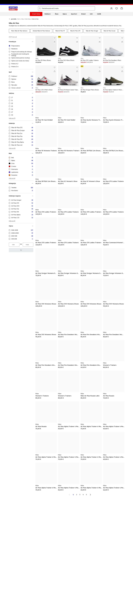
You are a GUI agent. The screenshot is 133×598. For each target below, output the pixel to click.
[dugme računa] (111, 8)
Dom (18, 19)
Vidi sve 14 (12, 178)
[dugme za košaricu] (121, 8)
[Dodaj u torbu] (55, 42)
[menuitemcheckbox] (21, 76)
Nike (22, 19)
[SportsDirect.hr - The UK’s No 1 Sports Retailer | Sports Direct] (13, 8)
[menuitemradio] (21, 45)
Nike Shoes (28, 19)
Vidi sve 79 (12, 118)
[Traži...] (40, 8)
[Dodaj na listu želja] (55, 38)
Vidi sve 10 (12, 221)
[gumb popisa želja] (116, 8)
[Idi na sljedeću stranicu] (90, 494)
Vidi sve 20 (12, 148)
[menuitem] (36, 14)
